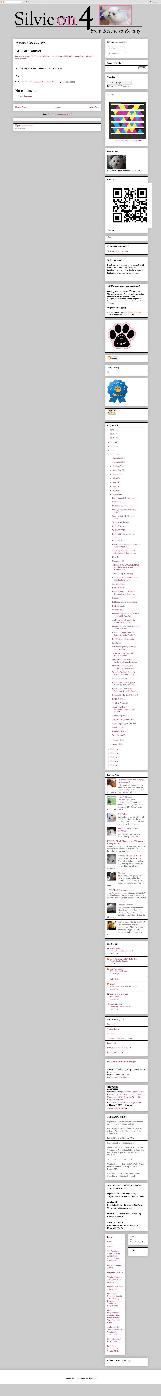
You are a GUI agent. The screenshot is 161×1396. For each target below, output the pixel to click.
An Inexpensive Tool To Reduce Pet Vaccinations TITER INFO (115, 1331)
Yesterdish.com (113, 1028)
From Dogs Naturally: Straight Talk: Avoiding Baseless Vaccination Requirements (114, 1299)
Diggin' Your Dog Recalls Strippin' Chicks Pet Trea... (126, 627)
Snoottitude (116, 642)
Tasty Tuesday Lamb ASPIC (123, 719)
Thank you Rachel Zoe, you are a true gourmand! (131, 780)
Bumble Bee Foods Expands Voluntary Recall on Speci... (124, 683)
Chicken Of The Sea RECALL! (125, 695)
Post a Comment (25, 96)
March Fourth (117, 727)
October (116, 466)
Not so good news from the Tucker (123, 986)
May (115, 486)
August (116, 474)
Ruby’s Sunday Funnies (119, 961)
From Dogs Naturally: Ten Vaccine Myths (113, 1348)
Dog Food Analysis (115, 1272)
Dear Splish (122, 814)
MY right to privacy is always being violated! (124, 647)
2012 (112, 749)
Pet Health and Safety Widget (121, 1061)
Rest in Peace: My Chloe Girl (121, 950)
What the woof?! (118, 735)
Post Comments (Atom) (62, 114)
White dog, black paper (119, 971)
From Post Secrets (125, 796)
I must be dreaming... (126, 904)
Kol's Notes (114, 979)
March (115, 494)
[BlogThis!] (67, 82)
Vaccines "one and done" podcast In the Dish (114, 1279)
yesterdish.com (116, 1004)
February (116, 740)
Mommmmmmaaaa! (120, 678)
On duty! (115, 598)
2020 (112, 430)
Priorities (121, 873)
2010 (112, 757)
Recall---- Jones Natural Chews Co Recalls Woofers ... (126, 545)
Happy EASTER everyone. (123, 497)
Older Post (94, 107)
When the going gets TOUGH (124, 723)
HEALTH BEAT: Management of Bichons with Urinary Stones (126, 842)
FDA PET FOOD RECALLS (119, 1047)
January (116, 744)
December (117, 457)
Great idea (116, 501)
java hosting (23, 128)
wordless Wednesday (120, 702)
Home (58, 107)
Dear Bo (115, 556)
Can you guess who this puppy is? (131, 921)
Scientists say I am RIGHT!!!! (130, 855)
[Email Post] (60, 82)
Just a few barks (118, 583)
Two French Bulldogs (119, 994)
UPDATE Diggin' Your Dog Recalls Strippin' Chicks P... (124, 633)
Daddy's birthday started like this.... (123, 535)
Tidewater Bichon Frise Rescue (119, 1038)
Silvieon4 (132, 1236)
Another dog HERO (120, 715)
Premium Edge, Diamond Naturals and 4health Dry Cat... (126, 614)
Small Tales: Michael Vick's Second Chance (123, 654)
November (117, 461)
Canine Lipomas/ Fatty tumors (114, 1340)
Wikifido (110, 1033)
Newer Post (20, 107)
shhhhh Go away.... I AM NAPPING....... (128, 829)
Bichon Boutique (134, 312)
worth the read (118, 609)
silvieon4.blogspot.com (132, 1102)
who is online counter (18, 128)
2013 (112, 454)
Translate (125, 86)
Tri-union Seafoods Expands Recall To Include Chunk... (124, 673)
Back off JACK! (118, 605)
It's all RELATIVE (119, 505)
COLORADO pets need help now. (122, 890)
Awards (110, 1246)
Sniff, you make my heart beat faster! (124, 510)
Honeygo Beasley (117, 968)
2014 (112, 450)
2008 (112, 765)
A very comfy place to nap (122, 573)
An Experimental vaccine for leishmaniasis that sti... (123, 621)
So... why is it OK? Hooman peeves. (123, 517)
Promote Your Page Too (137, 1242)
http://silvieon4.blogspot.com (130, 1091)
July (114, 478)
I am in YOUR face (120, 731)
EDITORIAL (117, 540)
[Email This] (64, 82)
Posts (112, 48)
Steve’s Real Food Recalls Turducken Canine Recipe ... (124, 660)
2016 (112, 442)
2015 (112, 446)
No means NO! (118, 561)
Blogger (94, 1379)
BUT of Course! (118, 526)
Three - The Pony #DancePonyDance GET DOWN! (123, 709)
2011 (112, 753)
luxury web (111, 1042)
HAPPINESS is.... (119, 698)
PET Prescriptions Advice (114, 1266)
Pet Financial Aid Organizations (125, 601)
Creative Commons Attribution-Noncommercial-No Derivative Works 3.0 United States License (126, 1097)
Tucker (113, 984)
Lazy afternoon (118, 587)
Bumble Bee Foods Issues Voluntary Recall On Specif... (125, 689)
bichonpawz (115, 948)
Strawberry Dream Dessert (120, 1006)
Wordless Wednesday (120, 522)
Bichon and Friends (115, 1052)
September (117, 470)
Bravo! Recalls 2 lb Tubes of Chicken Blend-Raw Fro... (123, 592)
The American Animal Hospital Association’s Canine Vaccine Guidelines (113, 1256)
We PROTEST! (118, 530)
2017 (112, 438)
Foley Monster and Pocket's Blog (123, 958)
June (115, 482)
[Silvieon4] (131, 1239)
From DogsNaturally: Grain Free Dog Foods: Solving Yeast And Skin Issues (113, 1316)
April (115, 490)
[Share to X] (69, 82)
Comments (114, 53)
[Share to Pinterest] (74, 82)
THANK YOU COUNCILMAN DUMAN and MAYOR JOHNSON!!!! (125, 567)
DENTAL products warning (123, 639)
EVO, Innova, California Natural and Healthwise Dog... (125, 578)
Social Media (115, 996)
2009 (112, 761)
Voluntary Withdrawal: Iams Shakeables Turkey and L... (124, 551)
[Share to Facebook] (71, 82)
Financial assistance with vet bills (115, 1287)
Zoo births (111, 1024)
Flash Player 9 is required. (117, 1077)
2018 (112, 434)
